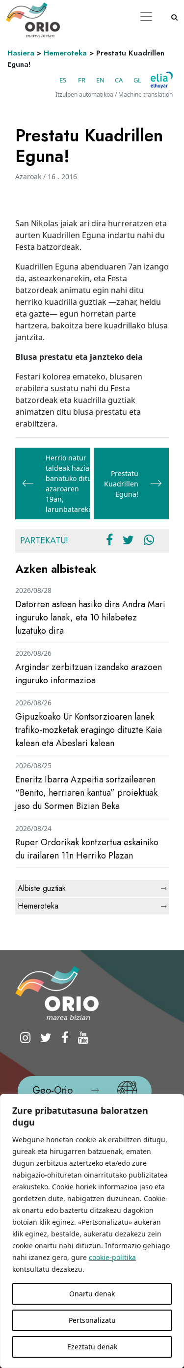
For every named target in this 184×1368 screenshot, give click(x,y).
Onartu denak (92, 1293)
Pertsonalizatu (92, 1320)
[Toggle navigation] (146, 16)
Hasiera (20, 53)
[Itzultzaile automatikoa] (162, 80)
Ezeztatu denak (92, 1346)
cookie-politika (112, 1257)
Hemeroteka (65, 53)
